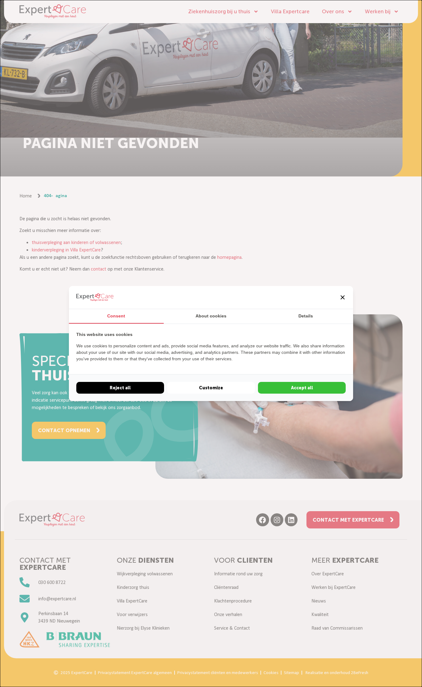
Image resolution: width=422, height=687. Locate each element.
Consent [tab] (116, 315)
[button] (343, 297)
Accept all (302, 387)
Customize (211, 387)
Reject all (120, 387)
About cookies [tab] (211, 315)
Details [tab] (305, 315)
